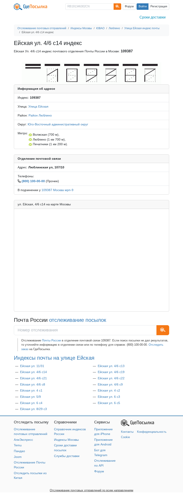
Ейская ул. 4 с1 (31, 390)
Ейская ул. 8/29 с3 (33, 409)
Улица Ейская (38, 106)
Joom (18, 457)
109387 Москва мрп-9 (57, 190)
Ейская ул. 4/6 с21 (33, 378)
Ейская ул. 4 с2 (109, 390)
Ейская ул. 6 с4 (31, 403)
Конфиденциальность (151, 431)
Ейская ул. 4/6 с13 (111, 366)
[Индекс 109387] (91, 73)
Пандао (19, 451)
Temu (18, 445)
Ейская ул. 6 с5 (109, 403)
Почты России (51, 340)
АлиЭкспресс (23, 439)
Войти (143, 6)
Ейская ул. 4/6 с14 (33, 372)
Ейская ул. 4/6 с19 (111, 372)
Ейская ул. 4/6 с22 (111, 378)
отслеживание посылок (77, 320)
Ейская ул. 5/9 (30, 396)
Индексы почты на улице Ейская (54, 358)
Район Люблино (40, 115)
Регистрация (158, 6)
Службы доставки (66, 456)
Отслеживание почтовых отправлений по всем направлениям (91, 490)
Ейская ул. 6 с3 (109, 396)
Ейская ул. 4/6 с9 (110, 384)
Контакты (127, 431)
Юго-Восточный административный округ (58, 124)
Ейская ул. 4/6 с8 (32, 384)
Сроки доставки (152, 17)
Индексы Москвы (66, 439)
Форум (129, 6)
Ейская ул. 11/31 (32, 366)
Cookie (125, 437)
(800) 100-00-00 (33, 181)
